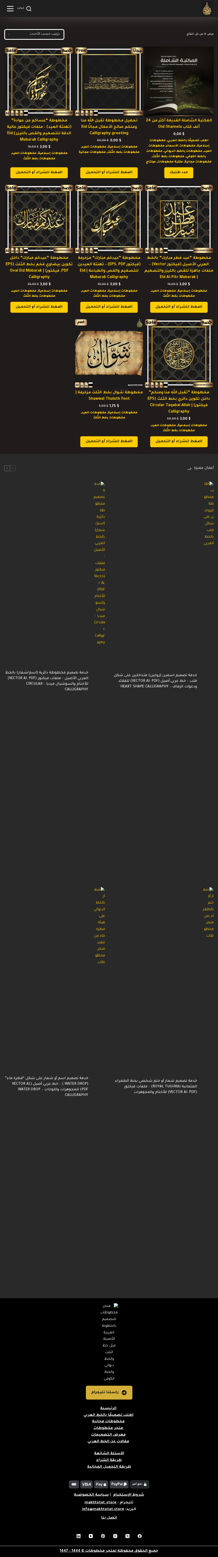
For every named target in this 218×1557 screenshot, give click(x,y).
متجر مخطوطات (108, 1428)
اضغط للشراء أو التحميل (109, 173)
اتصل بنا (109, 1518)
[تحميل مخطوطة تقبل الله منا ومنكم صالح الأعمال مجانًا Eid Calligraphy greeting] (109, 81)
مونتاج (151, 162)
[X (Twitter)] (127, 1536)
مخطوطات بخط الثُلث (168, 156)
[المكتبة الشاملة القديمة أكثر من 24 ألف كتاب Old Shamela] (179, 81)
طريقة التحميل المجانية (109, 1467)
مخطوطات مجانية (198, 162)
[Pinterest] (103, 1536)
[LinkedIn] (78, 1536)
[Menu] (10, 8)
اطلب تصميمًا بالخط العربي (187, 140)
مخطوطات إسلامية (122, 147)
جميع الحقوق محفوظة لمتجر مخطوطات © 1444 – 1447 (109, 1551)
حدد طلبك (179, 173)
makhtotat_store (100, 1503)
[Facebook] (140, 1536)
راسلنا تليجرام (105, 1392)
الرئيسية (108, 1409)
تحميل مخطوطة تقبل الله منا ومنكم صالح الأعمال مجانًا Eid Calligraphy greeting (109, 127)
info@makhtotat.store (103, 1509)
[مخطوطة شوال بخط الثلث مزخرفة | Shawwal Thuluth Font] (109, 353)
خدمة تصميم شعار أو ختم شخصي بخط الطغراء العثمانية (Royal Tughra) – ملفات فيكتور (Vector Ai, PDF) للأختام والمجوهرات (156, 1086)
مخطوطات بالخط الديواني (183, 151)
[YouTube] (91, 1536)
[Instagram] (115, 1536)
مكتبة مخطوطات (170, 162)
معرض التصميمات (108, 1435)
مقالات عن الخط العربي (108, 1442)
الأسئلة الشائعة (109, 1454)
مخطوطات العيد (94, 147)
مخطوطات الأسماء (180, 146)
